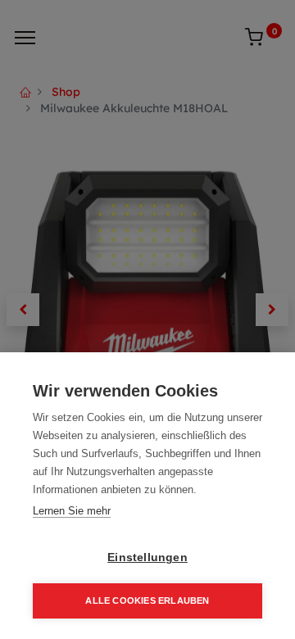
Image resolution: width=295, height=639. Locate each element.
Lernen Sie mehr (72, 511)
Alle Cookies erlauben (147, 600)
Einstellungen (147, 557)
